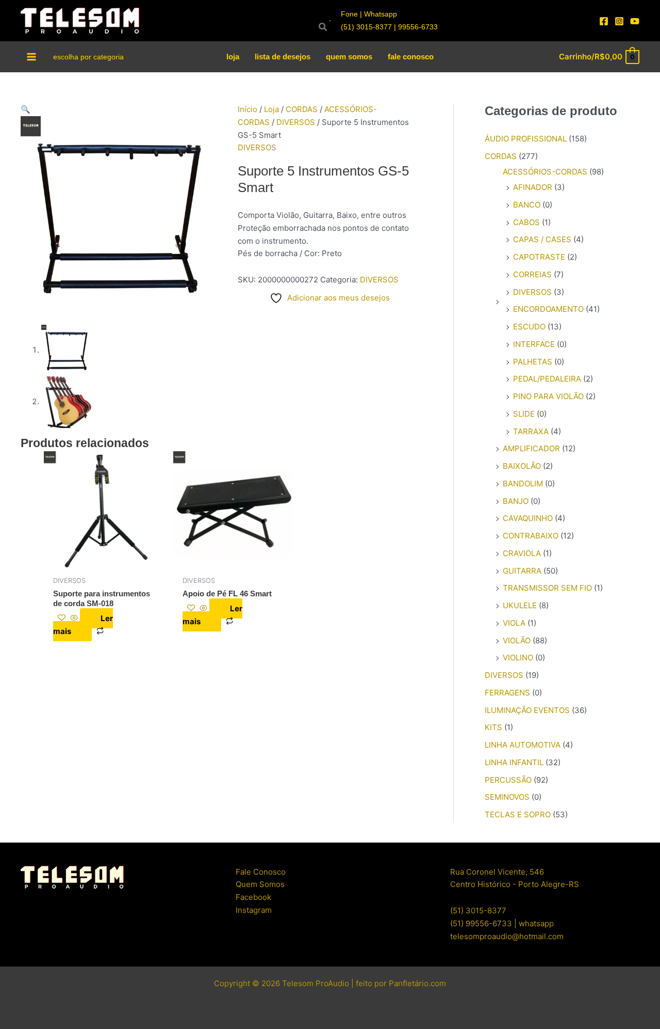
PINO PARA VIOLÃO (548, 396)
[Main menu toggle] (32, 56)
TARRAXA (531, 431)
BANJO (516, 501)
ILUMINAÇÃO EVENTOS (527, 710)
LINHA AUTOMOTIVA (522, 745)
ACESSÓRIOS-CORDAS (545, 172)
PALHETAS (532, 362)
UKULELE (520, 605)
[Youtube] (634, 21)
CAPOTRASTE (539, 257)
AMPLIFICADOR (531, 448)
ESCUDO (529, 326)
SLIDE (524, 414)
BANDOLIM (523, 483)
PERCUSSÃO (508, 780)
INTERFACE (534, 344)
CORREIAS (532, 274)
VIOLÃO (517, 640)
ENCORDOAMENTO (548, 309)
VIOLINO (518, 657)
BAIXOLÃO (522, 466)
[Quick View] (74, 618)
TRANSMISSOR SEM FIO (547, 588)
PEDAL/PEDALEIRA (547, 379)
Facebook (253, 897)
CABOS (526, 222)
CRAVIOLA (522, 553)
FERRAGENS (507, 693)
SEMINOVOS (507, 797)
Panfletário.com (417, 983)
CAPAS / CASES (542, 239)
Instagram (254, 910)
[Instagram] (619, 21)
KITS (493, 727)
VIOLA (514, 623)
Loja (271, 109)
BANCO (526, 205)
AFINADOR (532, 187)
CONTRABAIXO (530, 536)
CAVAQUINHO (528, 518)
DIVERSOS (295, 122)
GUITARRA (522, 571)
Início (247, 109)
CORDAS (302, 109)
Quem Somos (260, 884)
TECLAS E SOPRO (518, 814)
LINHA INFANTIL (514, 762)
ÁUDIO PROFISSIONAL (526, 139)
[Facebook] (603, 21)
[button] (121, 109)
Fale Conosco (261, 872)
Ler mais (83, 624)
